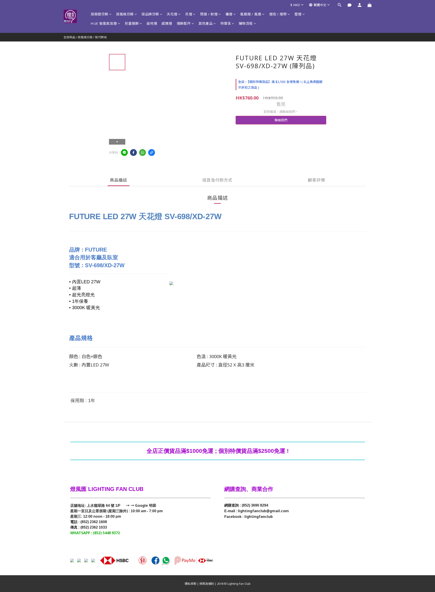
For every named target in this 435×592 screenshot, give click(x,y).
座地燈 (152, 23)
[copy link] (151, 152)
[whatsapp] (142, 152)
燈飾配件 (184, 23)
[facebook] (133, 152)
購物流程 (246, 23)
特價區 (225, 23)
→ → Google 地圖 (140, 505)
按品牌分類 (150, 14)
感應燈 (167, 23)
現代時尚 (101, 37)
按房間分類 (99, 14)
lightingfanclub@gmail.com (263, 510)
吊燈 (188, 14)
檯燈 (228, 14)
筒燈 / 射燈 (209, 14)
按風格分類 (125, 14)
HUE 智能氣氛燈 (104, 23)
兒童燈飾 (132, 23)
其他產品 (205, 23)
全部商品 (69, 37)
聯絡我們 (281, 120)
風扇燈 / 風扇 (250, 14)
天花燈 (172, 14)
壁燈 (298, 14)
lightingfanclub (258, 516)
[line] (124, 152)
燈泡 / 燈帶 (278, 14)
